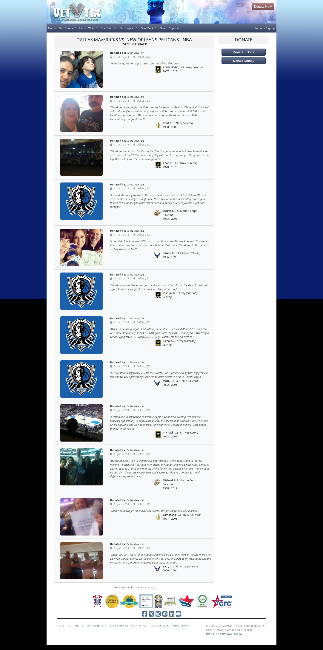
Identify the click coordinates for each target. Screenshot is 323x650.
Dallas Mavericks (135, 52)
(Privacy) (221, 633)
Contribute (75, 625)
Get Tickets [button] (66, 28)
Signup (270, 28)
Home (52, 28)
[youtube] (178, 614)
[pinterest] (164, 614)
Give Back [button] (147, 28)
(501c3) (262, 626)
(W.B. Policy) (234, 633)
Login (258, 28)
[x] (151, 614)
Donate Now (263, 6)
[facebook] (144, 614)
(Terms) (210, 633)
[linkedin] (171, 614)
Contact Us (139, 625)
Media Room (180, 625)
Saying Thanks (119, 625)
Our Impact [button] (127, 28)
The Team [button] (107, 28)
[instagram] (158, 614)
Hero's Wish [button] (87, 28)
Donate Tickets (243, 52)
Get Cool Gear (160, 625)
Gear (163, 28)
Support (174, 28)
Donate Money (243, 61)
